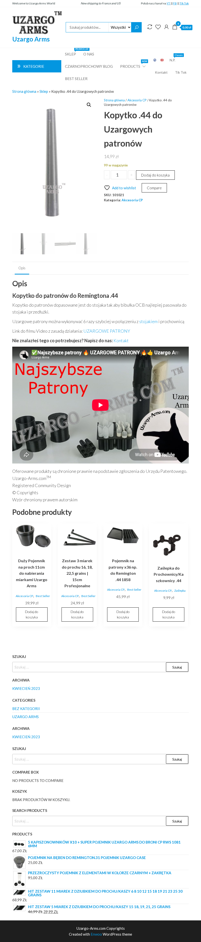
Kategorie (33, 66)
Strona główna (24, 91)
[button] (89, 104)
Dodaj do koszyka (155, 175)
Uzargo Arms (31, 39)
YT (169, 3)
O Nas (88, 54)
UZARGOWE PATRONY (106, 331)
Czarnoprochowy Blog (89, 66)
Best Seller (76, 78)
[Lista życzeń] (158, 27)
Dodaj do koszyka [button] (31, 614)
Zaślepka (180, 590)
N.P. (174, 58)
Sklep (72, 52)
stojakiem (148, 321)
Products (133, 64)
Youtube (162, 60)
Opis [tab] (21, 268)
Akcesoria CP (137, 100)
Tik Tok (184, 3)
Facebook (155, 60)
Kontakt (161, 72)
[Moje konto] (166, 27)
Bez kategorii (26, 708)
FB (175, 3)
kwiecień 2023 (26, 688)
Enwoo (96, 934)
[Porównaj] (150, 27)
